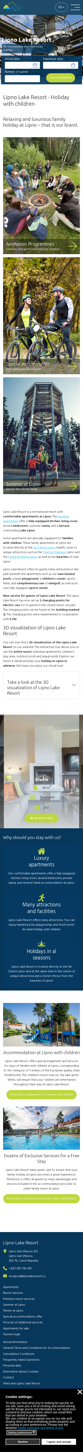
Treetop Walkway (54, 552)
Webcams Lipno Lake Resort (21, 1383)
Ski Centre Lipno (44, 547)
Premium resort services (19, 1299)
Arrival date (12, 59)
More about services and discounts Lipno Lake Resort (41, 1198)
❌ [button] (80, 1392)
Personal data (12, 1365)
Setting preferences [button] (21, 1432)
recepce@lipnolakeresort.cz (27, 1276)
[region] (41, 49)
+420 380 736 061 (20, 1268)
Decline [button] (23, 1441)
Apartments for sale (16, 1328)
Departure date (53, 59)
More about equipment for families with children (41, 1094)
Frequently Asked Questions (21, 1359)
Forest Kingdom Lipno (22, 557)
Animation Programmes (30, 244)
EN (60, 7)
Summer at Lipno (23, 484)
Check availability (60, 77)
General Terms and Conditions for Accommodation (36, 1348)
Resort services (13, 1293)
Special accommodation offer (22, 1316)
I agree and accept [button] (59, 1441)
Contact (8, 1377)
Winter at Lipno (13, 1310)
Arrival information (15, 1342)
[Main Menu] (75, 7)
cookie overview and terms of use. (40, 1427)
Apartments (11, 1287)
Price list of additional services (22, 1322)
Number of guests (16, 71)
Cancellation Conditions (18, 1354)
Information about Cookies (20, 1371)
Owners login (11, 1334)
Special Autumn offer (27, 364)
